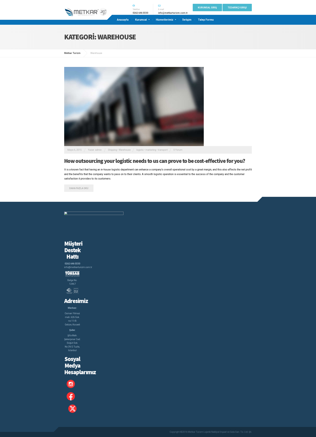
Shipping (112, 150)
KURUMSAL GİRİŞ (207, 7)
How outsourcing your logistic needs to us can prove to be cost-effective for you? (154, 160)
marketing (150, 150)
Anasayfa (123, 19)
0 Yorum (177, 150)
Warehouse (125, 150)
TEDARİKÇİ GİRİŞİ (237, 7)
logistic (140, 150)
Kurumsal (141, 19)
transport (163, 150)
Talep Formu (206, 19)
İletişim (186, 19)
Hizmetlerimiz (164, 19)
